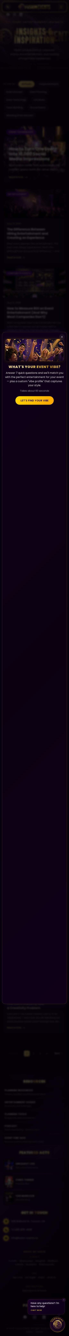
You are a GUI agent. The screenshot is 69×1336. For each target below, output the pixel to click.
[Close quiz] (62, 337)
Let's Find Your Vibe (35, 400)
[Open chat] (57, 1324)
